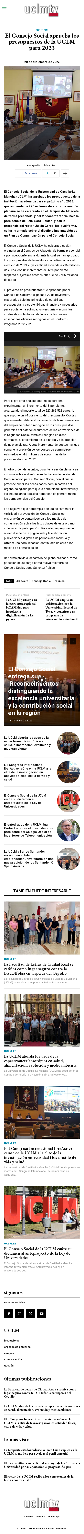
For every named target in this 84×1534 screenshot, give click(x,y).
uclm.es (42, 29)
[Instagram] (19, 1313)
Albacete (22, 581)
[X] (30, 1313)
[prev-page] (66, 641)
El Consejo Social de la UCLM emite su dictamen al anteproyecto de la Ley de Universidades (25, 801)
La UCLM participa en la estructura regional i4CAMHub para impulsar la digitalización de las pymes (21, 609)
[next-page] (73, 641)
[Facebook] (8, 1313)
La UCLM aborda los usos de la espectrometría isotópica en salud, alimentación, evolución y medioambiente (27, 743)
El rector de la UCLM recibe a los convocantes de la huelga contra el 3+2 (38, 1478)
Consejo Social (41, 581)
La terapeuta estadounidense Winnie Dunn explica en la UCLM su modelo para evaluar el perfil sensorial (40, 1452)
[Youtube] (41, 1313)
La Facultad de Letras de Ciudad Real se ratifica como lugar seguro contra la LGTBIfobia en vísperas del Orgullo (38, 969)
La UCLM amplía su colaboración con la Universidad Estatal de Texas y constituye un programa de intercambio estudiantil (61, 609)
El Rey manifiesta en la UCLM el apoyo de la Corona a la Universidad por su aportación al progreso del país (42, 1465)
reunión (60, 581)
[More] (65, 173)
